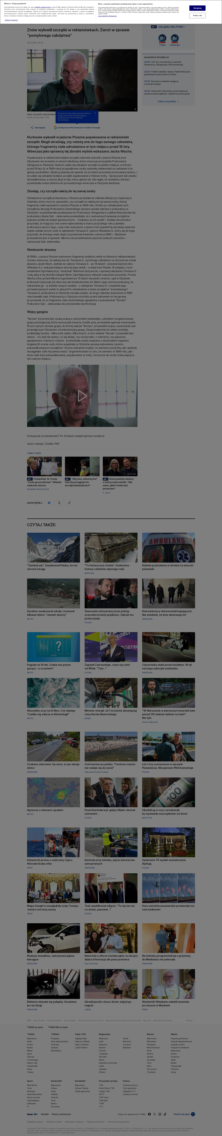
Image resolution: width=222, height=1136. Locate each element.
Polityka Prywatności (11, 20)
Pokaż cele (197, 15)
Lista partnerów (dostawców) (107, 16)
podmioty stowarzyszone (43, 7)
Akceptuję (197, 8)
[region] (111, 12)
